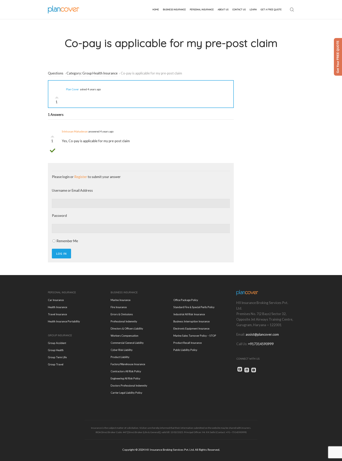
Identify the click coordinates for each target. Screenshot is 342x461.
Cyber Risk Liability (122, 349)
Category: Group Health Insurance (92, 73)
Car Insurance (56, 300)
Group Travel (55, 364)
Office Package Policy (185, 300)
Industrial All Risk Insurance (189, 314)
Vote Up (57, 96)
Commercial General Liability (127, 342)
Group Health (56, 350)
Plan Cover (72, 89)
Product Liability (120, 357)
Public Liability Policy (185, 349)
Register (80, 177)
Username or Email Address (72, 190)
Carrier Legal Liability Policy (126, 392)
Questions (55, 73)
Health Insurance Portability (64, 321)
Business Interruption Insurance (191, 321)
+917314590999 (261, 344)
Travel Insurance (57, 314)
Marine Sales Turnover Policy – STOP (194, 335)
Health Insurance (57, 307)
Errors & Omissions (122, 314)
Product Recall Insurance (187, 342)
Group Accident (57, 343)
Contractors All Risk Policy (126, 371)
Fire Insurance (119, 307)
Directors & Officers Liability (127, 328)
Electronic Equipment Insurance (191, 328)
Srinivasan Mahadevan (75, 131)
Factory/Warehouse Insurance (128, 364)
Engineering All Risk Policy (125, 378)
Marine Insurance (120, 300)
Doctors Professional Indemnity (129, 385)
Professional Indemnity (124, 321)
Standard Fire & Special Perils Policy (194, 307)
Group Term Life (57, 357)
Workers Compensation (124, 335)
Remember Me (67, 241)
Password (59, 215)
